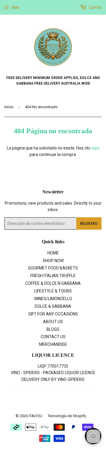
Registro (89, 223)
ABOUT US (53, 321)
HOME (53, 253)
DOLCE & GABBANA (53, 306)
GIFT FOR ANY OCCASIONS (53, 314)
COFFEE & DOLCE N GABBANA (53, 283)
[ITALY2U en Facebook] (40, 400)
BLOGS (53, 329)
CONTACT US (53, 336)
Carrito (95, 7)
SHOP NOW (53, 260)
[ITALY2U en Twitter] (31, 400)
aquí (95, 148)
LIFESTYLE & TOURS (53, 291)
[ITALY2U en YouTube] (72, 400)
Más (16, 7)
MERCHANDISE (53, 344)
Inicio (9, 107)
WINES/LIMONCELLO (53, 298)
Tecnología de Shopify (67, 416)
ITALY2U (35, 416)
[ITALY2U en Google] (51, 400)
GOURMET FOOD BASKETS (53, 268)
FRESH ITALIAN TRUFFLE (53, 275)
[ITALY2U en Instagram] (62, 400)
